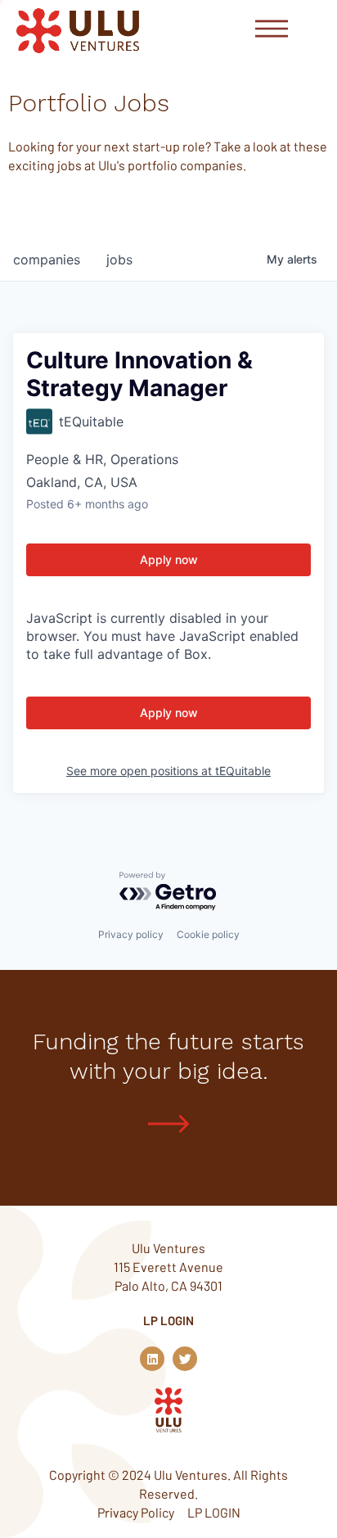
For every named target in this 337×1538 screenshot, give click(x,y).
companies (46, 259)
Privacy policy (131, 934)
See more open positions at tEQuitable (168, 771)
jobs (119, 259)
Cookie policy (208, 934)
